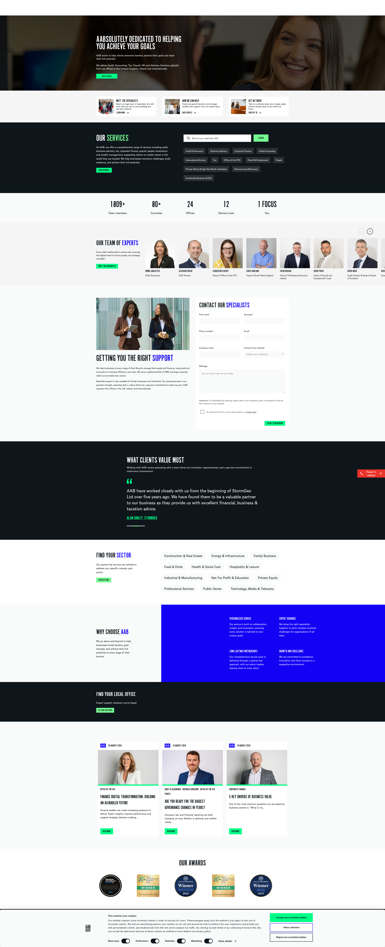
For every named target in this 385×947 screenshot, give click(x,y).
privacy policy (251, 412)
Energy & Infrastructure (228, 555)
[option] (192, 53)
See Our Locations (105, 710)
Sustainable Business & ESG (199, 178)
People (279, 160)
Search (261, 138)
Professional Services (179, 588)
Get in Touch (106, 76)
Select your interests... (257, 354)
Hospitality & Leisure (244, 566)
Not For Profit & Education (230, 577)
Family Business (265, 555)
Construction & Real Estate (183, 555)
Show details (225, 941)
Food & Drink (173, 566)
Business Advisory (219, 151)
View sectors (104, 580)
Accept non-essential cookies (291, 917)
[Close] (381, 473)
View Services (104, 170)
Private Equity (268, 577)
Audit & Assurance (194, 151)
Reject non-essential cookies (291, 937)
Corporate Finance (243, 151)
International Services (196, 160)
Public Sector (212, 588)
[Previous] (362, 231)
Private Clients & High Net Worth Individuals (206, 169)
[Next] (370, 231)
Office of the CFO (232, 160)
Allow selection (291, 927)
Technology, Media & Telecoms (252, 588)
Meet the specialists (107, 266)
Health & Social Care (206, 566)
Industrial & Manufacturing (183, 577)
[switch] (155, 940)
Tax (214, 160)
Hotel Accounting (267, 151)
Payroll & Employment (258, 160)
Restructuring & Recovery (246, 169)
